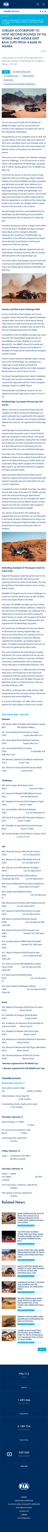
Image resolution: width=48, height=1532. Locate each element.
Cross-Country (28, 76)
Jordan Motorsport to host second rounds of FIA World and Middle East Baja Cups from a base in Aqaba (22, 22)
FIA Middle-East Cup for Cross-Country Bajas (19, 84)
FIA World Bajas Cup (11, 76)
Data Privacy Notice (24, 1508)
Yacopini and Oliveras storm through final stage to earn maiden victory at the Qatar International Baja (30, 1236)
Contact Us (24, 1511)
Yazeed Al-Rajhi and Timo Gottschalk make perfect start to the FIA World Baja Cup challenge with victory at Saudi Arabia (30, 1335)
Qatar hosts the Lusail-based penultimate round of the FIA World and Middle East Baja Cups (31, 1253)
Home (6, 16)
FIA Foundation (24, 1518)
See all (42, 1349)
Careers (24, 1515)
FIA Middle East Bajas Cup (21, 72)
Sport (6, 72)
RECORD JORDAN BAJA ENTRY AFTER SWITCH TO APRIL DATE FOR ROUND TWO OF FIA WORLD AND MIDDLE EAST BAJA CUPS (30, 1303)
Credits (24, 1497)
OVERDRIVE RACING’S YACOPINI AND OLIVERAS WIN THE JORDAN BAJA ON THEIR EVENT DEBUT (30, 1285)
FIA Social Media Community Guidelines (24, 1504)
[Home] (11, 4)
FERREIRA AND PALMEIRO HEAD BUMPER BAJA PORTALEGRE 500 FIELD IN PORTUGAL (30, 1318)
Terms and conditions (24, 1501)
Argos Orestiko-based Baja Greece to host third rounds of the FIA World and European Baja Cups (30, 1269)
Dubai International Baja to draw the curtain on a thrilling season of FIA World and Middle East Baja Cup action (30, 1218)
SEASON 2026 (8, 80)
